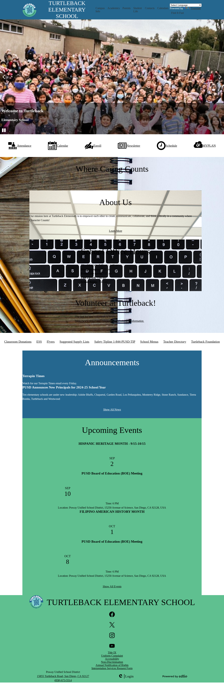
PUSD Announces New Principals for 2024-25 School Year (64, 387)
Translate (196, 8)
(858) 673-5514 (63, 680)
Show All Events (112, 586)
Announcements (112, 362)
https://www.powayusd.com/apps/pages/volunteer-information (109, 320)
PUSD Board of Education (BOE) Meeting (112, 473)
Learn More (115, 230)
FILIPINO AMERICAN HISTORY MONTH (112, 511)
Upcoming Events (112, 430)
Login (126, 676)
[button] (100, 9)
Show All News (112, 409)
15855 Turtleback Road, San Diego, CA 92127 (63, 676)
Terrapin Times (33, 376)
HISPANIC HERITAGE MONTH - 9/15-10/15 (112, 443)
